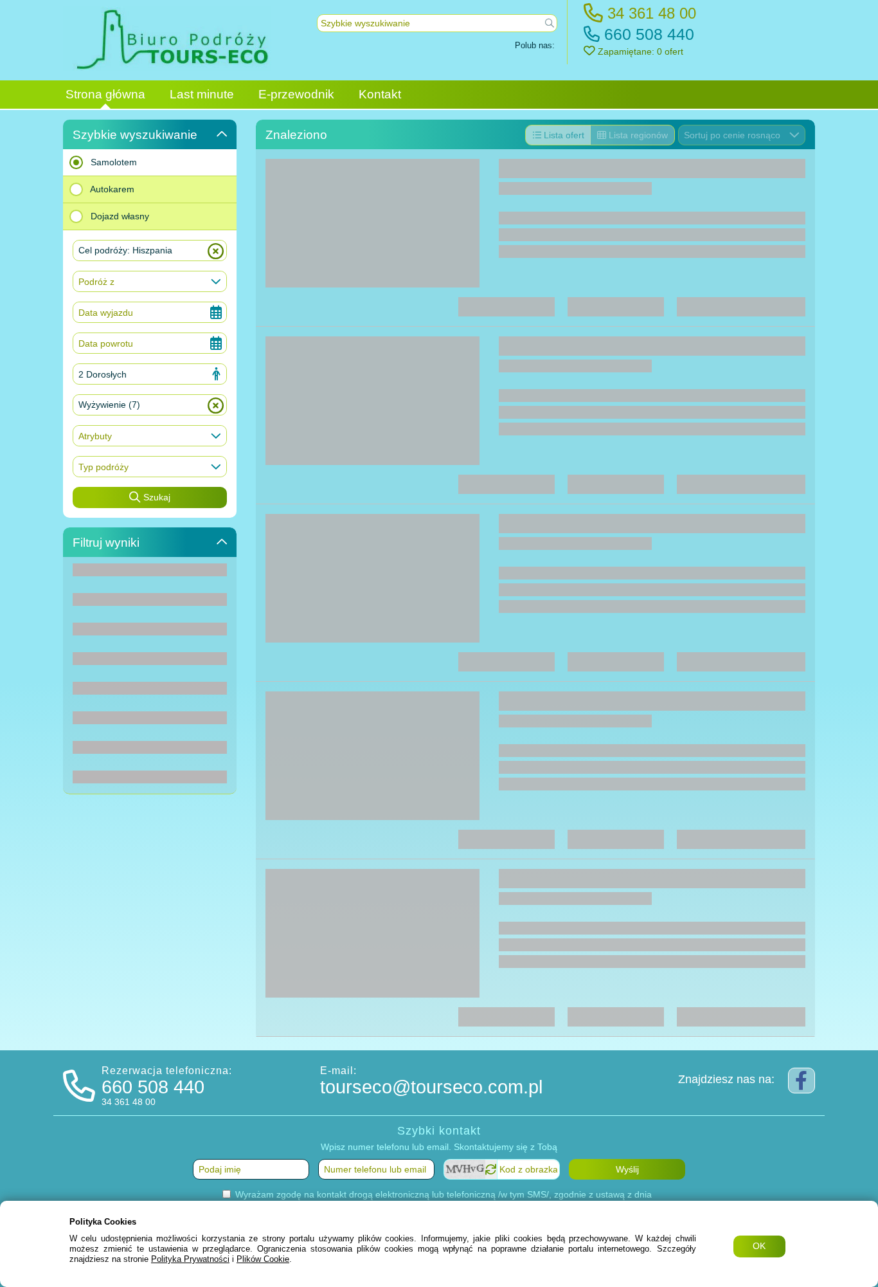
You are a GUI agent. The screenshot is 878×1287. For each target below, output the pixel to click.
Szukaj (155, 497)
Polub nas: (535, 45)
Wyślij (627, 1169)
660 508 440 (647, 34)
